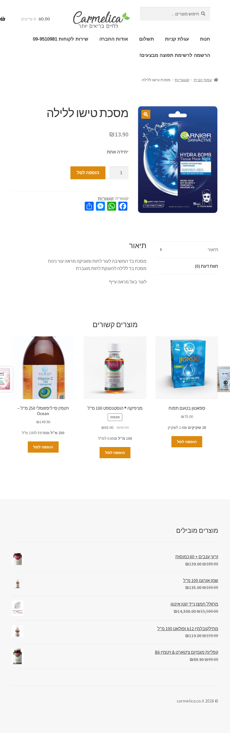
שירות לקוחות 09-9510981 (60, 39)
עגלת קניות (177, 39)
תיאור (213, 249)
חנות (205, 39)
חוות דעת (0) (206, 266)
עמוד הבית (203, 79)
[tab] (186, 250)
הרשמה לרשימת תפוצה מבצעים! (174, 55)
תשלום (146, 39)
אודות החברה (113, 39)
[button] (145, 114)
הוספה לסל (88, 172)
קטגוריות (182, 79)
